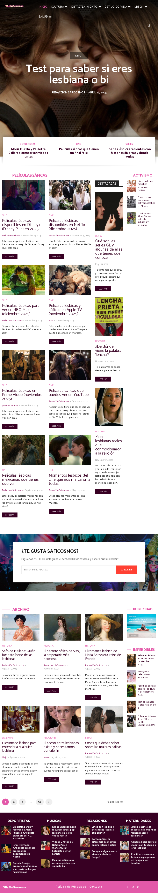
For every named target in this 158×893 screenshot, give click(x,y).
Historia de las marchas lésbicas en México (145, 185)
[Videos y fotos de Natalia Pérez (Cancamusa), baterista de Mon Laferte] (45, 845)
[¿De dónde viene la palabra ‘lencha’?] (109, 316)
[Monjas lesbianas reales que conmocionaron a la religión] (109, 407)
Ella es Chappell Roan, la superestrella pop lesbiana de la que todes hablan (64, 831)
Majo (51, 321)
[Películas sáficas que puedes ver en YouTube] (70, 365)
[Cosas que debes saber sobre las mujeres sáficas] (104, 719)
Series (129, 144)
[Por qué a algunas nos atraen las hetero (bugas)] (85, 854)
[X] (137, 887)
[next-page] (48, 802)
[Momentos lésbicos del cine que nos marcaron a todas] (70, 450)
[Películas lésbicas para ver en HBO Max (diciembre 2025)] (23, 280)
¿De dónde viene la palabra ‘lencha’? (108, 350)
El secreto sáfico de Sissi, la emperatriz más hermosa (62, 655)
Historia (100, 341)
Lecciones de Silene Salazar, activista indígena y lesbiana (145, 219)
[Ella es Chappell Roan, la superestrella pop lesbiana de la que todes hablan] (45, 830)
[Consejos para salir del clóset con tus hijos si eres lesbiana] (124, 845)
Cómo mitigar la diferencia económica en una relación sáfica (104, 842)
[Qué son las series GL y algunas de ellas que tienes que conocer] (109, 211)
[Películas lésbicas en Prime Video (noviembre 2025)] (23, 365)
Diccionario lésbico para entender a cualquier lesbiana (19, 747)
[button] (148, 25)
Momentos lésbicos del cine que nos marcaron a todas (69, 479)
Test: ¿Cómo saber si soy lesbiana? (144, 675)
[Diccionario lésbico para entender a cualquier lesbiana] (21, 719)
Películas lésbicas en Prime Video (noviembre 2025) (22, 394)
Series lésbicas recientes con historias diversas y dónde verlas (130, 153)
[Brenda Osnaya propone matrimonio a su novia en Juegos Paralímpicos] (6, 866)
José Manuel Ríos (10, 406)
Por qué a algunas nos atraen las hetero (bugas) (104, 854)
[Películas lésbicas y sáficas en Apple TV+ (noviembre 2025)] (70, 280)
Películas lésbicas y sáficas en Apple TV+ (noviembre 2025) (66, 309)
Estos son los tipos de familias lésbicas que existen (103, 830)
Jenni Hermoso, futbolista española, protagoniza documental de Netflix (24, 851)
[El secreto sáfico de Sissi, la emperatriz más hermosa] (62, 627)
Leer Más (9, 256)
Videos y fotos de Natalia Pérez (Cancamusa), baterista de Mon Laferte (62, 848)
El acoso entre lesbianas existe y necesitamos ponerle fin (61, 747)
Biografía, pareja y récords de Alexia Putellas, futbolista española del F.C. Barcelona (23, 833)
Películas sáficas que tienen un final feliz (79, 151)
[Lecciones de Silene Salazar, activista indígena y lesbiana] (131, 218)
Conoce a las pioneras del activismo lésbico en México (146, 201)
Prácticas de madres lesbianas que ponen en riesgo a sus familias (143, 858)
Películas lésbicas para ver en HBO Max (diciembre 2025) (21, 309)
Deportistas (28, 144)
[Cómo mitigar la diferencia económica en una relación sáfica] (85, 842)
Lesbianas (7, 738)
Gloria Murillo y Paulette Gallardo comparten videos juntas (28, 153)
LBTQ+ (79, 56)
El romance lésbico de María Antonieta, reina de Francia (103, 655)
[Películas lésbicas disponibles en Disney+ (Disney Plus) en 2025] (23, 195)
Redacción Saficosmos (68, 92)
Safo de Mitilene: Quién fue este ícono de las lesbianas (18, 655)
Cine (78, 144)
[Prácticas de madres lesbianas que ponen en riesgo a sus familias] (124, 857)
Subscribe (126, 570)
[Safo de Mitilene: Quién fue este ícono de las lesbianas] (21, 627)
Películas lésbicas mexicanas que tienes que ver (20, 479)
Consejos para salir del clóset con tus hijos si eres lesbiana (144, 845)
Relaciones (50, 738)
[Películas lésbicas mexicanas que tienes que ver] (23, 450)
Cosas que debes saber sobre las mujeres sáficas (103, 745)
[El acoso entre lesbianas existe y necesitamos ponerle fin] (62, 719)
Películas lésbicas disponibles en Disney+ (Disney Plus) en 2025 (21, 224)
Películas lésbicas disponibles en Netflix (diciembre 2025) (67, 224)
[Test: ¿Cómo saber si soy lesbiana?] (131, 676)
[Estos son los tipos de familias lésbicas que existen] (85, 830)
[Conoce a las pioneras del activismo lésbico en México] (131, 202)
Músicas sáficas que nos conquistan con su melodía (63, 863)
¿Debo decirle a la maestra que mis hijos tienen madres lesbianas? (143, 831)
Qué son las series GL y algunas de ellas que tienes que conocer (108, 249)
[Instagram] (132, 887)
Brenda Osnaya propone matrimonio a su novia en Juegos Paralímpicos (25, 867)
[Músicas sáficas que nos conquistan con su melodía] (45, 863)
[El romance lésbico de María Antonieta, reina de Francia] (104, 627)
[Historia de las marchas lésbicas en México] (131, 186)
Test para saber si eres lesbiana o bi (79, 74)
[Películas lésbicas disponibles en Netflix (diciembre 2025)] (70, 195)
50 (39, 802)
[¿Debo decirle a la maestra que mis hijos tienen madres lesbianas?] (124, 830)
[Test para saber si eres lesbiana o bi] (131, 707)
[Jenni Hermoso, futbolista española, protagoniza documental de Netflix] (6, 848)
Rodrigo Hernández (11, 236)
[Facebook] (127, 887)
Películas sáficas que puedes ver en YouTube (69, 392)
